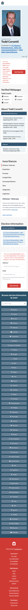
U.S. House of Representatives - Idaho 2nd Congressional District (11, 48)
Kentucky (14, 385)
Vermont (14, 510)
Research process (14, 581)
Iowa (14, 376)
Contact (14, 578)
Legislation (6, 194)
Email (4, 271)
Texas (14, 501)
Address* (6, 263)
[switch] (24, 56)
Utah (14, 505)
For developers (14, 563)
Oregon (14, 474)
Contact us (18, 549)
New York (14, 452)
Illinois (14, 367)
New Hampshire (14, 439)
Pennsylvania (14, 479)
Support (14, 583)
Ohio (14, 465)
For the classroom (14, 593)
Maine (14, 394)
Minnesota (14, 412)
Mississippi (14, 416)
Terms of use (14, 605)
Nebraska (14, 430)
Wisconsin (14, 528)
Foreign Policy (6, 177)
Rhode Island (14, 483)
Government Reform (8, 181)
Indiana (14, 372)
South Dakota (14, 492)
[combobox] (14, 266)
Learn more (15, 209)
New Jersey (14, 443)
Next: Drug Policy (7, 215)
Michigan (14, 407)
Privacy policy (14, 603)
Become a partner (14, 595)
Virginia (14, 514)
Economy (5, 173)
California (14, 327)
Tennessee (14, 496)
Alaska (14, 314)
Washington (14, 519)
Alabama (14, 309)
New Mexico (14, 447)
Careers (14, 576)
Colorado (14, 332)
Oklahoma (14, 470)
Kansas (14, 381)
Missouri (14, 421)
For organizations (14, 558)
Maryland (14, 399)
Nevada (14, 434)
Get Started (18, 72)
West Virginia (14, 523)
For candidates (14, 561)
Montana (14, 425)
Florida (14, 350)
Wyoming (14, 532)
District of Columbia (14, 345)
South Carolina (14, 488)
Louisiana (14, 390)
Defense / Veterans (8, 165)
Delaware (14, 341)
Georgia (14, 354)
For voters (14, 556)
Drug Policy (6, 169)
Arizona (14, 318)
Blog (14, 573)
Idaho (14, 363)
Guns (4, 185)
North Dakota (14, 461)
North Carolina (14, 456)
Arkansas (14, 323)
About (14, 571)
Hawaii (14, 358)
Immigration (6, 189)
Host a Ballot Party (14, 590)
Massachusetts (14, 403)
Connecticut (14, 336)
